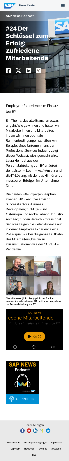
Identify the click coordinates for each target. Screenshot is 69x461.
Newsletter (56, 448)
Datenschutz (13, 442)
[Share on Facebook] (8, 71)
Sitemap (43, 448)
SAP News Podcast (20, 16)
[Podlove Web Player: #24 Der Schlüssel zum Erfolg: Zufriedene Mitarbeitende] (34, 329)
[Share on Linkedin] (28, 71)
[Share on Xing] (38, 71)
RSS (34, 455)
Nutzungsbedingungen (35, 442)
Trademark (29, 448)
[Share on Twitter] (18, 71)
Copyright (15, 448)
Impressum (56, 442)
